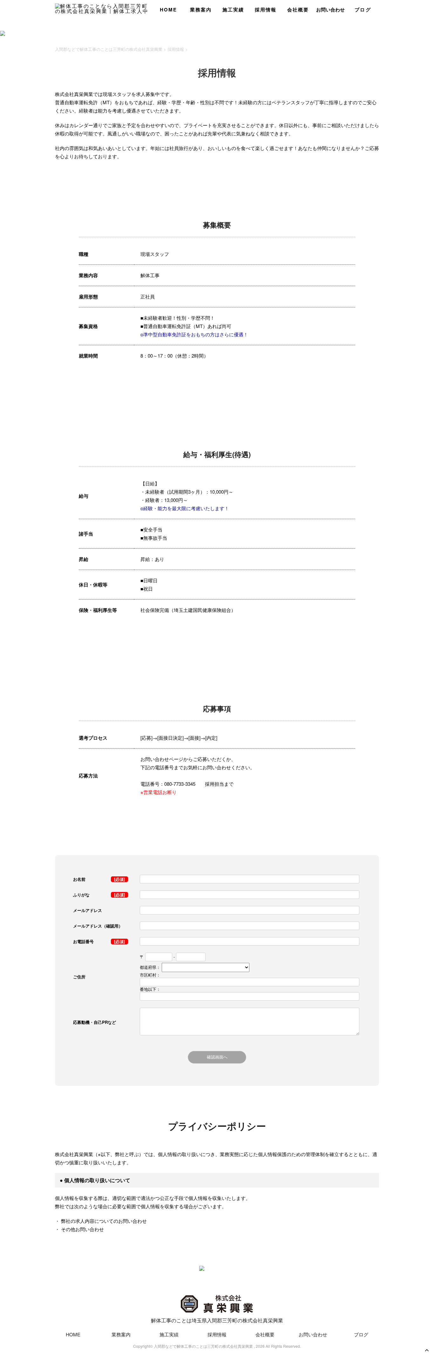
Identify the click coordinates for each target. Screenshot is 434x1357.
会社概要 (298, 9)
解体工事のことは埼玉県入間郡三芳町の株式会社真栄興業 (217, 1320)
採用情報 (266, 9)
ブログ (363, 9)
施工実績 (233, 9)
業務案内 (201, 9)
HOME (168, 9)
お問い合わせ (330, 9)
